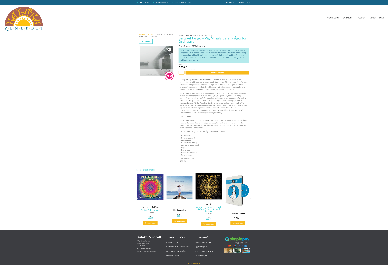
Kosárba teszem (217, 73)
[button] (169, 49)
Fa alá (208, 204)
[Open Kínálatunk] (354, 18)
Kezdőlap (142, 34)
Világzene (150, 34)
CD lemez (150, 213)
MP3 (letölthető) (199, 46)
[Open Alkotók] (366, 18)
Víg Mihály (206, 35)
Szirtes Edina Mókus (150, 210)
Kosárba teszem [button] (150, 223)
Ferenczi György (204, 207)
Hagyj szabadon (179, 210)
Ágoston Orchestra (189, 35)
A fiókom (229, 2)
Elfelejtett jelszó (244, 2)
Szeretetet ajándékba (150, 207)
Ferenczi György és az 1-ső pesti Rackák (209, 209)
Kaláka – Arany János (238, 213)
